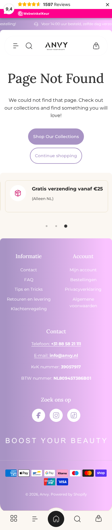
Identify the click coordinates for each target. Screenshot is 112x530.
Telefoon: (56, 343)
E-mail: (56, 355)
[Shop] (13, 519)
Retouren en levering (29, 299)
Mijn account (83, 269)
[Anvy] (56, 46)
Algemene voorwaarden (83, 302)
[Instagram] (56, 415)
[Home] (56, 519)
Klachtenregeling (29, 308)
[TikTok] (73, 415)
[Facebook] (38, 415)
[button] (15, 45)
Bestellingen (83, 279)
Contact (28, 269)
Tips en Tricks (29, 289)
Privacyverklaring (83, 289)
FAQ (28, 279)
